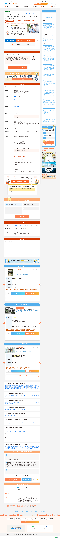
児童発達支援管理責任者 (19, 511)
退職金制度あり (32, 448)
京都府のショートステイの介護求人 (49, 67)
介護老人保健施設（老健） (12, 421)
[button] (22, 216)
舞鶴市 (27, 386)
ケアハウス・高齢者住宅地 (18, 423)
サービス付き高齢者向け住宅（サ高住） (28, 421)
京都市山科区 (16, 386)
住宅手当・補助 (25, 446)
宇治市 (32, 386)
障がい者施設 (33, 422)
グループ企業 (29, 534)
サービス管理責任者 (30, 395)
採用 (25, 534)
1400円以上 (19, 431)
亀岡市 (38, 386)
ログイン (52, 3)
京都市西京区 (20, 386)
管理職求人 (33, 446)
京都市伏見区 (11, 386)
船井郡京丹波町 (27, 388)
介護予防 (34, 423)
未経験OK (29, 446)
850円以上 (6, 431)
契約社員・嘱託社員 (13, 409)
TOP (7, 6)
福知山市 (24, 386)
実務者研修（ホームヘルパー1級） (32, 402)
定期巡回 (12, 423)
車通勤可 (16, 446)
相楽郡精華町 (22, 388)
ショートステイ (25, 423)
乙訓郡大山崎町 (31, 387)
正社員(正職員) (16, 106)
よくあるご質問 (24, 518)
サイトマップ (18, 518)
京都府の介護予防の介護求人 (47, 69)
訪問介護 (6, 421)
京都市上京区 (14, 385)
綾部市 (30, 386)
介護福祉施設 (7, 415)
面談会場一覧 (26, 6)
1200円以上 (14, 431)
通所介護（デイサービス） (14, 422)
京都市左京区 (18, 385)
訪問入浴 (36, 422)
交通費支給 (28, 448)
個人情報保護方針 (34, 534)
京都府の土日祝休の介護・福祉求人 (49, 95)
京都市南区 (36, 385)
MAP (11, 29)
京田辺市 (17, 387)
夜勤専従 (6, 446)
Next (40, 284)
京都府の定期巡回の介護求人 (47, 64)
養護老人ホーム (30, 423)
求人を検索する (35, 6)
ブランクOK (19, 447)
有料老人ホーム (16, 99)
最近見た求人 (54, 6)
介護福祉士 (6, 402)
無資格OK (11, 403)
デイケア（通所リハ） (21, 422)
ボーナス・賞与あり (18, 448)
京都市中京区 (23, 385)
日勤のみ (15, 447)
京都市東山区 (27, 385)
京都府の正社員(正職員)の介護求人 (48, 35)
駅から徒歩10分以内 (11, 446)
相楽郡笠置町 (18, 388)
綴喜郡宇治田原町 (12, 388)
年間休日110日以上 (10, 447)
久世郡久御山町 (36, 387)
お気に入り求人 (44, 6)
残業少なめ (13, 448)
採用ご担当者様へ (10, 518)
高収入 (6, 447)
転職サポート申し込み (30, 521)
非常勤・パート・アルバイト (21, 409)
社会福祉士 (11, 402)
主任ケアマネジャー (24, 395)
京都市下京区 (32, 385)
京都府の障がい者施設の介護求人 (48, 59)
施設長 (47, 509)
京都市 (6, 385)
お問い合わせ (50, 518)
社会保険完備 (24, 448)
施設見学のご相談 (10, 40)
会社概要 (13, 534)
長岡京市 (11, 387)
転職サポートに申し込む (40, 3)
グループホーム (28, 422)
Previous (4, 284)
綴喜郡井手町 (7, 388)
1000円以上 (10, 431)
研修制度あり (29, 447)
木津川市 (27, 387)
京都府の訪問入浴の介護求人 (47, 60)
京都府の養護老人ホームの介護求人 (49, 68)
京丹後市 (21, 387)
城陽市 (6, 387)
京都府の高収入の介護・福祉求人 (48, 92)
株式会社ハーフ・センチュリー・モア (33, 13)
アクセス (16, 534)
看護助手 (23, 509)
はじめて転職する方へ (48, 144)
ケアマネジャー (28, 509)
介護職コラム (43, 518)
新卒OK (9, 448)
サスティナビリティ (21, 534)
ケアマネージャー (17, 395)
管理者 (44, 511)
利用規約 (30, 518)
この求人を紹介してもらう (20, 181)
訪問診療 (9, 423)
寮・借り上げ (20, 446)
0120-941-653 (23, 487)
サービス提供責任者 (42, 509)
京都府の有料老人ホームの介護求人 (49, 48)
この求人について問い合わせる (25, 40)
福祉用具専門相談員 (34, 511)
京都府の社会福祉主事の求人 (47, 26)
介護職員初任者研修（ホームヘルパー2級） (19, 402)
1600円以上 (23, 431)
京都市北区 (9, 385)
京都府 (12, 27)
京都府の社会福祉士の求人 (47, 23)
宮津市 (35, 386)
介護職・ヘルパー (7, 395)
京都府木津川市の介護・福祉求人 (48, 17)
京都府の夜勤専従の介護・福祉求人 (49, 74)
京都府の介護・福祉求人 (47, 16)
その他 (14, 415)
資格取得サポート (24, 447)
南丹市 (24, 387)
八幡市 (15, 387)
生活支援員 (35, 395)
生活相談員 (12, 395)
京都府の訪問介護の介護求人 (47, 45)
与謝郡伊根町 (32, 388)
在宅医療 (11, 415)
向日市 (9, 387)
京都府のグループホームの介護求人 (49, 58)
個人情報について (36, 518)
